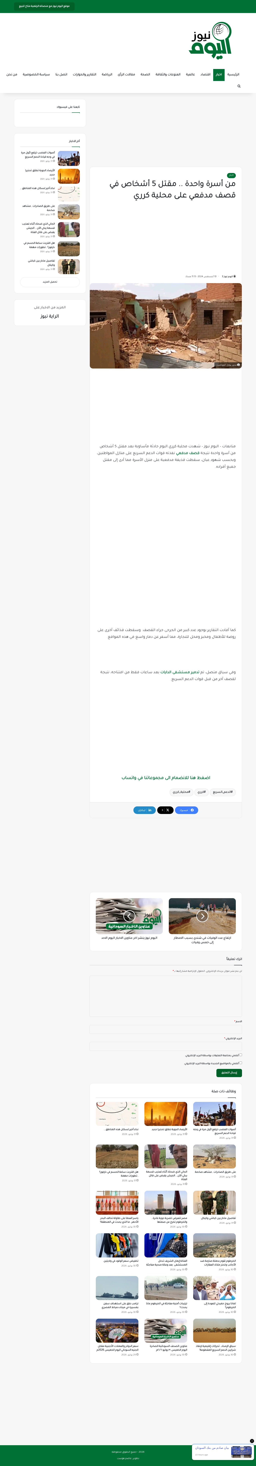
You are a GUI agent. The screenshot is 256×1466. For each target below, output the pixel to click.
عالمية (190, 75)
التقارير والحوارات (84, 75)
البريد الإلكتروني (233, 1039)
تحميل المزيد (50, 282)
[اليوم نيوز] (210, 41)
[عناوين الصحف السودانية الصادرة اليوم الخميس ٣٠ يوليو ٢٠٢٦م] (165, 1331)
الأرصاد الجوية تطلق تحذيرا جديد (169, 1129)
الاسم (238, 1022)
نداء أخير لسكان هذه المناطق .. (121, 1129)
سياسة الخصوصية (36, 75)
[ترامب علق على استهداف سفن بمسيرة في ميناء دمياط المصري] (117, 1288)
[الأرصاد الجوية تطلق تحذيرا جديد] (165, 1114)
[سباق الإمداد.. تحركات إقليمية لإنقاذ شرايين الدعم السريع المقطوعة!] (214, 1331)
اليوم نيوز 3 (227, 277)
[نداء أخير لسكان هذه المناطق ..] (117, 1114)
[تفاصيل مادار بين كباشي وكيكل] (214, 1203)
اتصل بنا (61, 75)
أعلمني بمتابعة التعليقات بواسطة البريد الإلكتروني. (212, 1056)
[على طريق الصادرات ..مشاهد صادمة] (214, 1156)
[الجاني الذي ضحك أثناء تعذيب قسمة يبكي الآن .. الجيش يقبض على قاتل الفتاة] (165, 1156)
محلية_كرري (181, 792)
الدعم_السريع (222, 792)
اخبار (219, 75)
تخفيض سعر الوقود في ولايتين (121, 1261)
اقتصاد (205, 75)
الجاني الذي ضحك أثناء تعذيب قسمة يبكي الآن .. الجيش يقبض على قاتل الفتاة (166, 1176)
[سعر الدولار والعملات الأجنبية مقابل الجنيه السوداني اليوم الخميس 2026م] (117, 1331)
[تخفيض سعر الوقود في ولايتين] (117, 1245)
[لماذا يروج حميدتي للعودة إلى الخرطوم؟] (214, 1288)
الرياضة (107, 75)
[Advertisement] (166, 129)
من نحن (11, 75)
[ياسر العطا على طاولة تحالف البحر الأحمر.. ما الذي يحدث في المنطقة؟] (117, 1203)
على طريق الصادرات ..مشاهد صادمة (215, 1172)
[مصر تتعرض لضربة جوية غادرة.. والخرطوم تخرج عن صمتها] (165, 1203)
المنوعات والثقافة (168, 75)
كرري (201, 792)
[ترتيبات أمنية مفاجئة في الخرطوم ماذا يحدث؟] (165, 1288)
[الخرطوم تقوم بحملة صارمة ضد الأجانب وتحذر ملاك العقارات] (214, 1245)
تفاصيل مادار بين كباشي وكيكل (218, 1218)
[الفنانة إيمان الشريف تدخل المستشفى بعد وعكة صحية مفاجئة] (165, 1245)
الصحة (145, 75)
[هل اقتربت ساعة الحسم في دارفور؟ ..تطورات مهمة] (117, 1156)
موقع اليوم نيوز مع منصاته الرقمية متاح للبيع (44, 6)
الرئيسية (233, 75)
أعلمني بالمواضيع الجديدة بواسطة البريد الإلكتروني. (211, 1064)
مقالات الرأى (126, 75)
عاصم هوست (124, 1458)
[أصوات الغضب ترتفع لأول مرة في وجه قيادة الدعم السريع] (214, 1114)
